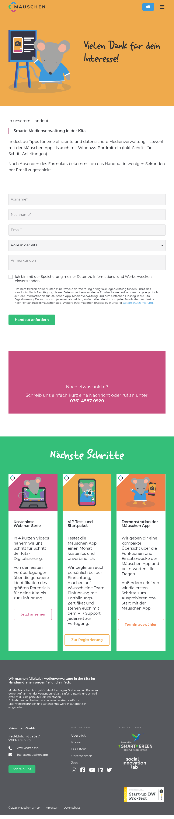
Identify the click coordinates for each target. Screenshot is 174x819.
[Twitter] (109, 769)
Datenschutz (72, 807)
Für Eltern (78, 749)
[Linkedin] (100, 769)
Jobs (74, 763)
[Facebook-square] (82, 769)
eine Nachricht (94, 395)
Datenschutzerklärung (138, 302)
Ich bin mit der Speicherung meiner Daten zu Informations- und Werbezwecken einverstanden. (83, 279)
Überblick (78, 735)
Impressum (52, 807)
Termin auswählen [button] (141, 625)
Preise (75, 742)
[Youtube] (92, 769)
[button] (162, 6)
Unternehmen (81, 756)
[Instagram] (74, 769)
